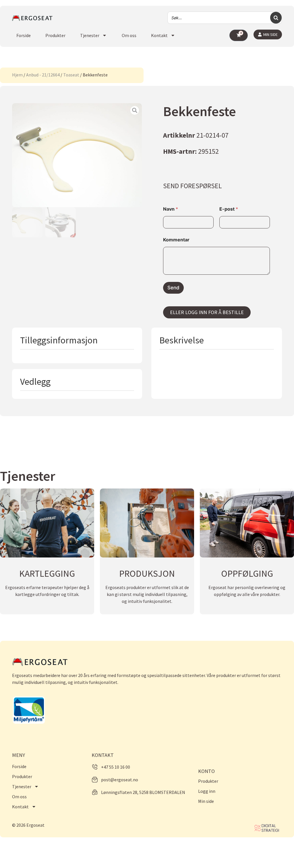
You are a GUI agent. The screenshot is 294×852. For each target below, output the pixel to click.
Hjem (17, 75)
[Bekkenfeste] (77, 155)
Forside (23, 35)
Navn (170, 209)
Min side (206, 801)
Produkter (55, 35)
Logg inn (206, 791)
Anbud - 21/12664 (43, 75)
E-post (228, 209)
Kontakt (159, 35)
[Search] (276, 18)
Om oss (129, 35)
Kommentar (176, 240)
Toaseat (71, 75)
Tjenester (89, 35)
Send (173, 288)
